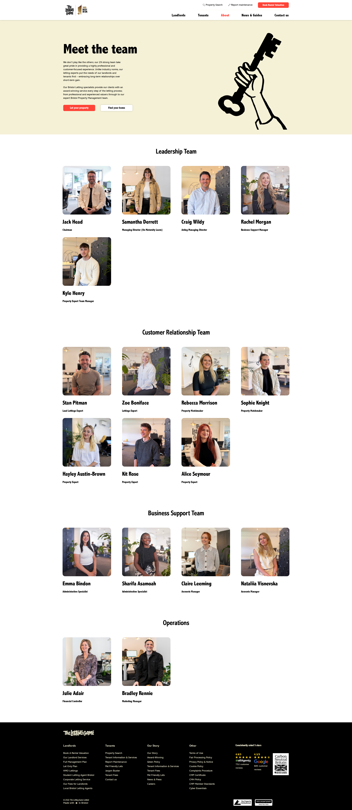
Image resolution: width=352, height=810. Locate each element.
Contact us (282, 15)
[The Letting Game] (80, 10)
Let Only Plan (70, 766)
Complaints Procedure (200, 771)
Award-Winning (155, 757)
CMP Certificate (197, 775)
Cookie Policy (196, 766)
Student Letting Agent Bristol (78, 775)
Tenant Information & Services (121, 757)
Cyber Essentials (198, 788)
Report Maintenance (116, 762)
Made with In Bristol (75, 803)
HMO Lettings (70, 771)
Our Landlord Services (75, 757)
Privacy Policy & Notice (201, 762)
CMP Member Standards (202, 784)
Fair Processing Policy (200, 757)
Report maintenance (241, 5)
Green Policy (153, 762)
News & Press (154, 779)
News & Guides (252, 15)
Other (192, 746)
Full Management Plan (75, 762)
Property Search (214, 5)
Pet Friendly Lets (114, 766)
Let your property (79, 108)
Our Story (153, 746)
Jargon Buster (112, 771)
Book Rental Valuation (273, 5)
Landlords (178, 15)
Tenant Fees (111, 775)
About (225, 15)
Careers (151, 784)
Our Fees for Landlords (75, 784)
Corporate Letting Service (76, 779)
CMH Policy (195, 779)
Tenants (203, 15)
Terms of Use (196, 753)
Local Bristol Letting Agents (77, 788)
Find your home (116, 108)
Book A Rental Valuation (76, 753)
